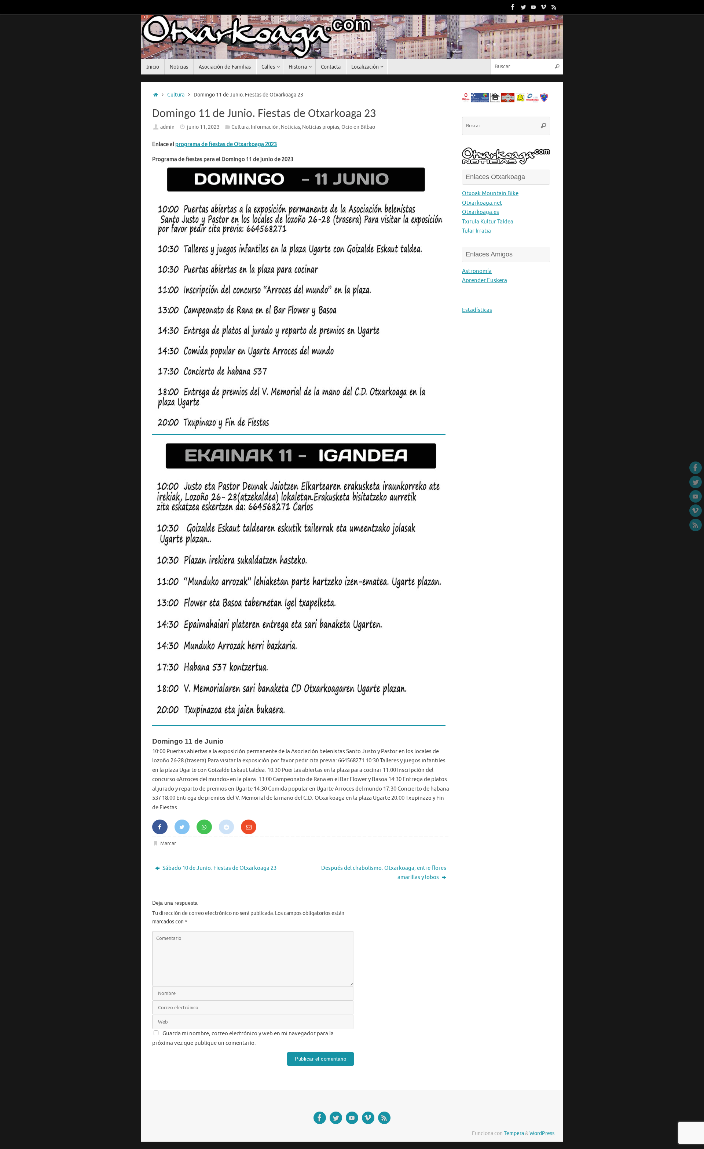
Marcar (168, 843)
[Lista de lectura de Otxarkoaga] (554, 7)
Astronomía (477, 271)
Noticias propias (320, 127)
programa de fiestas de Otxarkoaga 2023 (226, 144)
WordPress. (542, 1133)
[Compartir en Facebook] (160, 827)
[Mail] (248, 827)
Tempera (514, 1133)
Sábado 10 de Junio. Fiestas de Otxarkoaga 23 (218, 868)
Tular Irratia (476, 230)
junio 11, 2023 (203, 127)
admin (167, 127)
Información (265, 127)
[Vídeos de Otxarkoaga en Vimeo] (544, 7)
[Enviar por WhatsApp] (204, 827)
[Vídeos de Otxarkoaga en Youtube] (533, 7)
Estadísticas (477, 310)
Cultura (175, 95)
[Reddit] (226, 827)
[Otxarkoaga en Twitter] (523, 7)
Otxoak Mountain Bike (490, 193)
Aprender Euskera (484, 280)
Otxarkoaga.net (482, 203)
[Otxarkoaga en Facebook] (513, 7)
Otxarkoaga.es (480, 212)
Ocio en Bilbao (358, 127)
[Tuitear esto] (182, 827)
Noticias (290, 127)
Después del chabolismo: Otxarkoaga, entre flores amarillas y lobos (383, 873)
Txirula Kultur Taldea (487, 221)
